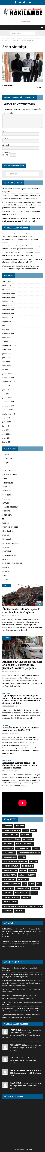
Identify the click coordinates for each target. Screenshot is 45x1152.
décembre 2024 (8, 293)
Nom (4, 131)
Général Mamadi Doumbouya (15, 861)
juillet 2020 (6, 353)
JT (3, 519)
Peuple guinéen (22, 888)
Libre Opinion (7, 531)
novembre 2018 (8, 406)
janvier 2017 (6, 442)
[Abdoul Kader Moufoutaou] (5, 1073)
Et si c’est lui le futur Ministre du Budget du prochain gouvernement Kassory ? (20, 267)
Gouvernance (9, 853)
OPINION (5, 547)
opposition (8, 888)
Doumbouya (28, 839)
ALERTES (5, 466)
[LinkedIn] (29, 2)
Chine (26, 830)
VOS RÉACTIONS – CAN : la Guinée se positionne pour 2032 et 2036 (20, 728)
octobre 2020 (7, 341)
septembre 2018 (8, 414)
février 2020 (7, 369)
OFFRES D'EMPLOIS (10, 543)
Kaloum (32, 870)
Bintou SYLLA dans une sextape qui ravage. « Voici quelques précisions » (21, 247)
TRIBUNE (5, 579)
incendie (33, 861)
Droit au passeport (24, 843)
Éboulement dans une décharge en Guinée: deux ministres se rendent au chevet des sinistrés (21, 219)
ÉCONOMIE (6, 495)
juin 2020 (6, 357)
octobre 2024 (7, 301)
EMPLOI (5, 503)
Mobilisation (9, 879)
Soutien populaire (11, 897)
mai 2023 (6, 329)
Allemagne (19, 826)
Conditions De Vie (11, 835)
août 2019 (6, 385)
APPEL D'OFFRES (9, 470)
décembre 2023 (8, 309)
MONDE (5, 535)
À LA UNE (6, 454)
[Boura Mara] (5, 1048)
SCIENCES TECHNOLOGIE (12, 563)
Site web (5, 145)
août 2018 (6, 418)
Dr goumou (8, 843)
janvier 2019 (7, 397)
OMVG (31, 884)
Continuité (26, 835)
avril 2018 (6, 434)
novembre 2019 (8, 377)
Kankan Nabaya (10, 875)
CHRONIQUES (7, 483)
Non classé (6, 539)
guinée (22, 857)
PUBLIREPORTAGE (9, 555)
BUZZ (4, 478)
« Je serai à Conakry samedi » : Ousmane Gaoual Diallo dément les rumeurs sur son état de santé (21, 1016)
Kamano (5, 233)
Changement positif (12, 830)
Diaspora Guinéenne (12, 839)
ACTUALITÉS (7, 458)
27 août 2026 (9, 615)
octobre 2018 (7, 410)
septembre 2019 (8, 381)
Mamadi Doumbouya (27, 875)
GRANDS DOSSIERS (10, 507)
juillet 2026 (6, 285)
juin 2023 (5, 325)
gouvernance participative (29, 853)
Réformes (7, 893)
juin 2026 (6, 289)
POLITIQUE (6, 551)
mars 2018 (6, 438)
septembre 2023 (8, 321)
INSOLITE (6, 511)
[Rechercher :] (22, 33)
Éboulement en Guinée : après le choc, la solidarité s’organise (21, 610)
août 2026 (6, 281)
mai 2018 (5, 430)
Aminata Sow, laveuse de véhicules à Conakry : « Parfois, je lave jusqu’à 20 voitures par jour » (21, 196)
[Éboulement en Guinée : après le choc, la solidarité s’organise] (22, 595)
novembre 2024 (8, 297)
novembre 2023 (8, 313)
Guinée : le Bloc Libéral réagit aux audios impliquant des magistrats (22, 1003)
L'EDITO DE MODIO (10, 527)
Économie (8, 911)
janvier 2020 (7, 373)
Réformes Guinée (21, 893)
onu (39, 884)
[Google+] (25, 2)
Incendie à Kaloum (11, 866)
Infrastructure (10, 870)
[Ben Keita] (5, 1061)
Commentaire (7, 113)
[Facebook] (15, 2)
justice (23, 870)
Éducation (19, 911)
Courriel (5, 138)
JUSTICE (5, 523)
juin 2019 (5, 389)
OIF (24, 884)
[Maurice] (5, 1086)
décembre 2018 (8, 401)
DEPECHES (6, 490)
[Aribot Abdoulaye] (22, 81)
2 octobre (8, 826)
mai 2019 (5, 394)
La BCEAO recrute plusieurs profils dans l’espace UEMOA (22, 260)
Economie (6, 499)
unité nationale (10, 902)
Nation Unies (23, 879)
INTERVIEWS (7, 515)
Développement (23, 848)
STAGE (4, 575)
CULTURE (5, 487)
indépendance (27, 866)
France (35, 848)
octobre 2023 (7, 317)
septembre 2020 (9, 345)
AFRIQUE (5, 462)
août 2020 (6, 349)
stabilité (26, 897)
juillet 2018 (6, 422)
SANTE (5, 559)
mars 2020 (6, 365)
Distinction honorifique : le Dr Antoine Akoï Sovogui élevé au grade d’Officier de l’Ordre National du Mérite (22, 1009)
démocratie (8, 848)
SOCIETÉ (5, 567)
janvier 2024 (7, 305)
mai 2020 (6, 361)
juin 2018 (5, 426)
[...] (27, 630)
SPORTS (5, 571)
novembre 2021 (8, 333)
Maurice (5, 266)
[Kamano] (5, 1033)
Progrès (35, 888)
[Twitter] (20, 2)
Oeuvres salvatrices (12, 884)
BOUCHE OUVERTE (9, 475)
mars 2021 (6, 337)
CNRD (33, 830)
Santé (34, 893)
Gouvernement (10, 857)
